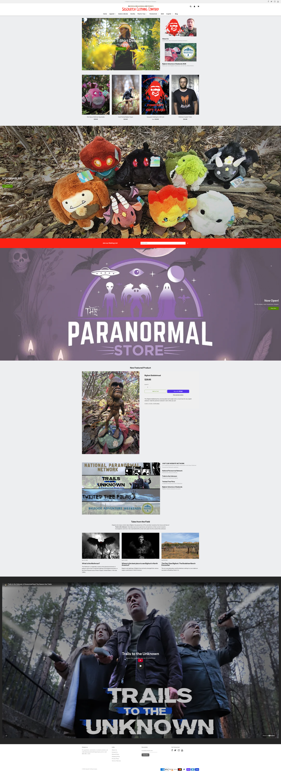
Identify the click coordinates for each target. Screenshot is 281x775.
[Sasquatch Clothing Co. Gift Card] (155, 95)
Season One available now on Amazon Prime (140, 658)
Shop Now (273, 308)
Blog (176, 14)
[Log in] (194, 6)
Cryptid (168, 14)
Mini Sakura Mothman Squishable (96, 117)
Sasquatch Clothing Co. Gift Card (155, 117)
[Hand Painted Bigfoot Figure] (125, 95)
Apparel (112, 14)
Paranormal (153, 14)
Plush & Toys (142, 14)
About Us (114, 750)
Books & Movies (123, 14)
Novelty (132, 14)
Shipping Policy (116, 756)
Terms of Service (116, 761)
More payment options (178, 395)
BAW (162, 14)
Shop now (7, 186)
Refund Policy (115, 754)
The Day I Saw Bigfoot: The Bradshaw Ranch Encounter (178, 564)
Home (105, 14)
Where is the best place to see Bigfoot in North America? (140, 564)
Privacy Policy (115, 758)
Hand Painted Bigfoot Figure (125, 117)
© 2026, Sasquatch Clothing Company (89, 769)
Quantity (147, 384)
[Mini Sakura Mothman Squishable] (96, 95)
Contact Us (115, 752)
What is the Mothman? (91, 563)
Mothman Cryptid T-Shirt (185, 117)
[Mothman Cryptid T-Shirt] (185, 95)
